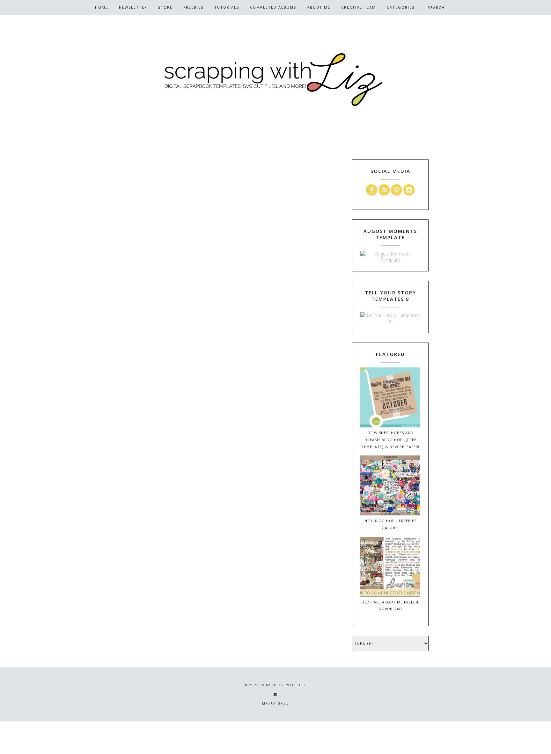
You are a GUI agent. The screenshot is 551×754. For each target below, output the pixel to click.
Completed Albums (273, 7)
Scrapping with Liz (283, 685)
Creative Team (358, 7)
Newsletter (133, 7)
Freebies (193, 7)
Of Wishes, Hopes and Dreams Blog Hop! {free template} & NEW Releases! (390, 439)
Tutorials (226, 7)
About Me (318, 7)
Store (165, 7)
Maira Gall (275, 703)
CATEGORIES (401, 7)
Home (101, 7)
